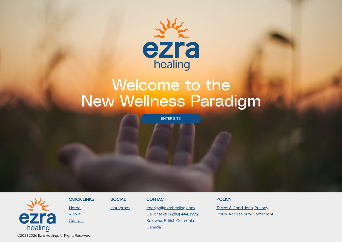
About (75, 213)
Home (75, 207)
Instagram (120, 207)
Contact (76, 220)
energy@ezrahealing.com (170, 207)
